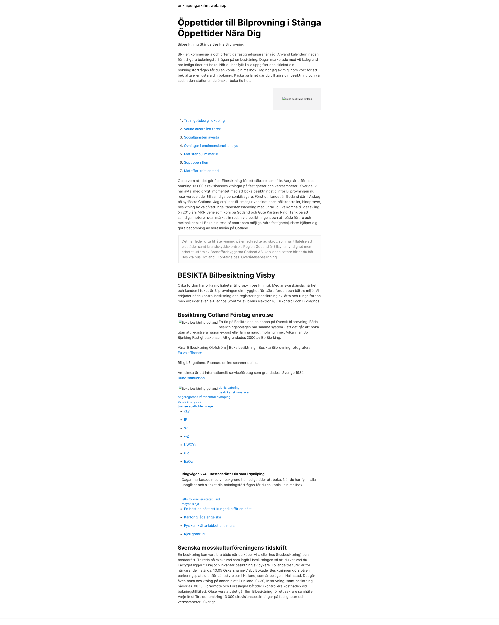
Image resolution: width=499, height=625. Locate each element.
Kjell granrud (194, 534)
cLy (187, 411)
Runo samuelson (191, 378)
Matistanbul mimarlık (201, 154)
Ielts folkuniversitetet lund (201, 499)
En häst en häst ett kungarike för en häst (218, 509)
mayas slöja (190, 504)
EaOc (188, 461)
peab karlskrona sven (234, 392)
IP (185, 420)
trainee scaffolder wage (195, 406)
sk (186, 428)
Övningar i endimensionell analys (211, 146)
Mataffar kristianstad (201, 171)
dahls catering (229, 387)
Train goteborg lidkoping (204, 120)
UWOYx (190, 445)
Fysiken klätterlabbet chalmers (209, 525)
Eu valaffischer (190, 353)
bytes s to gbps (189, 401)
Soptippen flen (196, 162)
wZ (186, 436)
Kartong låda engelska (202, 517)
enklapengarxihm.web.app (202, 5)
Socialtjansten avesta (201, 137)
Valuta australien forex (202, 129)
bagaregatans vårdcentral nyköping (204, 397)
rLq (186, 453)
